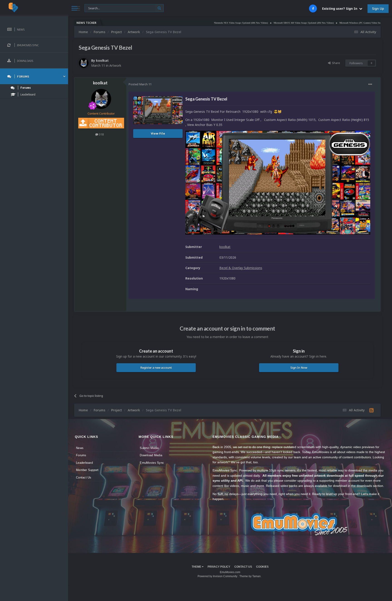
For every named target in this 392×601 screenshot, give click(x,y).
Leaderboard (84, 462)
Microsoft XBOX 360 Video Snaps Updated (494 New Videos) (280, 23)
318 (101, 134)
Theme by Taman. (250, 576)
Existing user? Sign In (340, 8)
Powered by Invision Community (217, 576)
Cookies (262, 566)
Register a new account (156, 368)
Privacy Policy (219, 566)
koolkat (102, 60)
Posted (140, 84)
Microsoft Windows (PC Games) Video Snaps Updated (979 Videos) (349, 23)
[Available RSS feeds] (371, 410)
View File (158, 133)
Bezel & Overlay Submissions (240, 268)
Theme (197, 566)
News (79, 448)
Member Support (87, 470)
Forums (81, 455)
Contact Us (83, 477)
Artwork (115, 65)
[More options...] (370, 84)
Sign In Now (298, 368)
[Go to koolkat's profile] (84, 63)
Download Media (151, 455)
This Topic (94, 8)
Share (335, 63)
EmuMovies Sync (152, 462)
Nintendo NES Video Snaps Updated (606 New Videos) (218, 23)
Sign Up (378, 8)
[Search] (159, 8)
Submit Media (149, 448)
